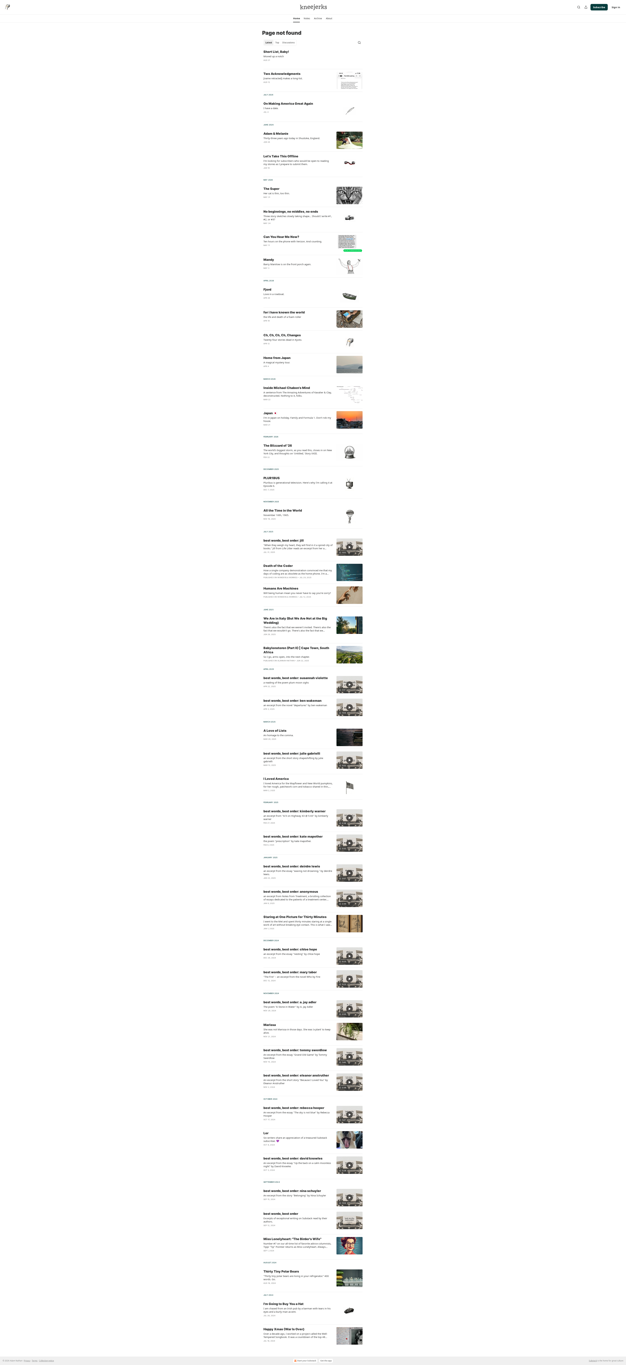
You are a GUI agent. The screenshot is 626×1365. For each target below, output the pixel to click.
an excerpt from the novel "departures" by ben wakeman (295, 705)
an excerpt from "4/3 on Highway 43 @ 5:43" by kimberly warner (295, 817)
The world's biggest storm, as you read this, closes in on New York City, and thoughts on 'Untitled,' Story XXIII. (297, 451)
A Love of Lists (274, 731)
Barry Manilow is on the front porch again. (287, 264)
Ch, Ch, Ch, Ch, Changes (282, 335)
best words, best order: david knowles (292, 1158)
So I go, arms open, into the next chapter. (286, 656)
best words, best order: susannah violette (295, 678)
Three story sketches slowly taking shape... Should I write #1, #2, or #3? (297, 217)
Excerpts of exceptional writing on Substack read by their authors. (295, 1220)
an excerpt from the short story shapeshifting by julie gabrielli (293, 759)
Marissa (269, 1025)
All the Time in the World (282, 510)
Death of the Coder (278, 566)
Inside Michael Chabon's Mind (286, 388)
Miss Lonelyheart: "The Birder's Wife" (292, 1239)
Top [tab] (277, 42)
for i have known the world (284, 312)
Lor (265, 1133)
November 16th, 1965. (276, 515)
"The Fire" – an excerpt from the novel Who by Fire (291, 976)
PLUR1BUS (271, 478)
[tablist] (280, 42)
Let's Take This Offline (280, 156)
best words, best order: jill (283, 540)
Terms (34, 1360)
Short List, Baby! (276, 52)
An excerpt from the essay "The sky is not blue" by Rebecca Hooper (296, 1114)
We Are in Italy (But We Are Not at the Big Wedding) (295, 621)
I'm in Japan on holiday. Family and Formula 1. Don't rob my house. (297, 419)
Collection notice (46, 1360)
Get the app (326, 1360)
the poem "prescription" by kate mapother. (287, 841)
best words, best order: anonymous (290, 892)
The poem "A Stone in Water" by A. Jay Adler (288, 1006)
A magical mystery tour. (276, 362)
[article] (313, 58)
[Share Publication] (586, 7)
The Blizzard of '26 (277, 445)
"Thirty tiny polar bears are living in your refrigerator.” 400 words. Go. (296, 1277)
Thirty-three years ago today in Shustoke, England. (291, 138)
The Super (271, 189)
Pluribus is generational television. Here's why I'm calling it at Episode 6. (297, 484)
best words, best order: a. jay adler (289, 1002)
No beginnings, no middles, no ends (290, 211)
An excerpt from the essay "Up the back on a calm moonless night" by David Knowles (297, 1164)
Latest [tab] (268, 42)
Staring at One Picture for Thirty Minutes (295, 917)
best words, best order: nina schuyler (292, 1191)
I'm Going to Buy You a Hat (283, 1304)
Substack (593, 1360)
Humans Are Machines (280, 588)
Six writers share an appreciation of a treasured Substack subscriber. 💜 (295, 1139)
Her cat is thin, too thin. (276, 193)
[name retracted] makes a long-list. (283, 78)
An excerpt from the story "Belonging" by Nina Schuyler (294, 1195)
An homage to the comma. (278, 735)
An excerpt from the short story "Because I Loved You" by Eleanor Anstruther (295, 1081)
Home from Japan (277, 358)
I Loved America (276, 779)
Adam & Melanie (275, 134)
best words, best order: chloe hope (290, 949)
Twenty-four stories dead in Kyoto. (282, 339)
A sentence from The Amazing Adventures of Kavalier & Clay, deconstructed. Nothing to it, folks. (297, 394)
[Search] (578, 7)
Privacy (27, 1360)
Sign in (616, 7)
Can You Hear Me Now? (281, 237)
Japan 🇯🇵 (270, 413)
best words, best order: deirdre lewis (291, 866)
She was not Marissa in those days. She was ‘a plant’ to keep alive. (296, 1031)
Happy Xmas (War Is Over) (283, 1329)
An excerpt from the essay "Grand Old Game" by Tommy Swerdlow (295, 1056)
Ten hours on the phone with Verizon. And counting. (292, 241)
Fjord (267, 289)
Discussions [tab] (288, 42)
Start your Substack (306, 1360)
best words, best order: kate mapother (293, 836)
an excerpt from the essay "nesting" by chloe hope (291, 954)
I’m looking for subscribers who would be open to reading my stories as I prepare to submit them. (296, 162)
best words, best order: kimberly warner (294, 811)
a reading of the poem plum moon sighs (286, 682)
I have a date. (270, 108)
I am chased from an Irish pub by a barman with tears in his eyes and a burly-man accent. (297, 1310)
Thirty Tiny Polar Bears (281, 1271)
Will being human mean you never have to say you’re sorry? (297, 593)
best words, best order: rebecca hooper (293, 1108)
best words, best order (280, 1214)
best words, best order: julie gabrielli (291, 753)
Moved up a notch (273, 56)
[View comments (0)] (288, 1066)
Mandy (268, 260)
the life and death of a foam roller (282, 316)
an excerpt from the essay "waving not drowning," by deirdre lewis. (297, 872)
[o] (349, 547)
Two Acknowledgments (281, 74)
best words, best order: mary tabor (290, 972)
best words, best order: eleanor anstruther (296, 1075)
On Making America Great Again (288, 104)
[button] (296, 18)
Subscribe (599, 7)
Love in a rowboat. (273, 294)
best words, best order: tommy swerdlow (295, 1050)
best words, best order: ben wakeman (292, 701)
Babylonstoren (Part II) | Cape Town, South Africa (296, 650)
